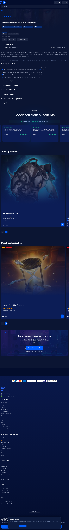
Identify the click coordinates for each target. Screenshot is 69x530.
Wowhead (48, 67)
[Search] (3, 19)
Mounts (18, 10)
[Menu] (4, 2)
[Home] (2, 10)
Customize (14, 525)
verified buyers (35, 121)
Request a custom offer (34, 347)
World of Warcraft (9, 10)
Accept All (22, 525)
